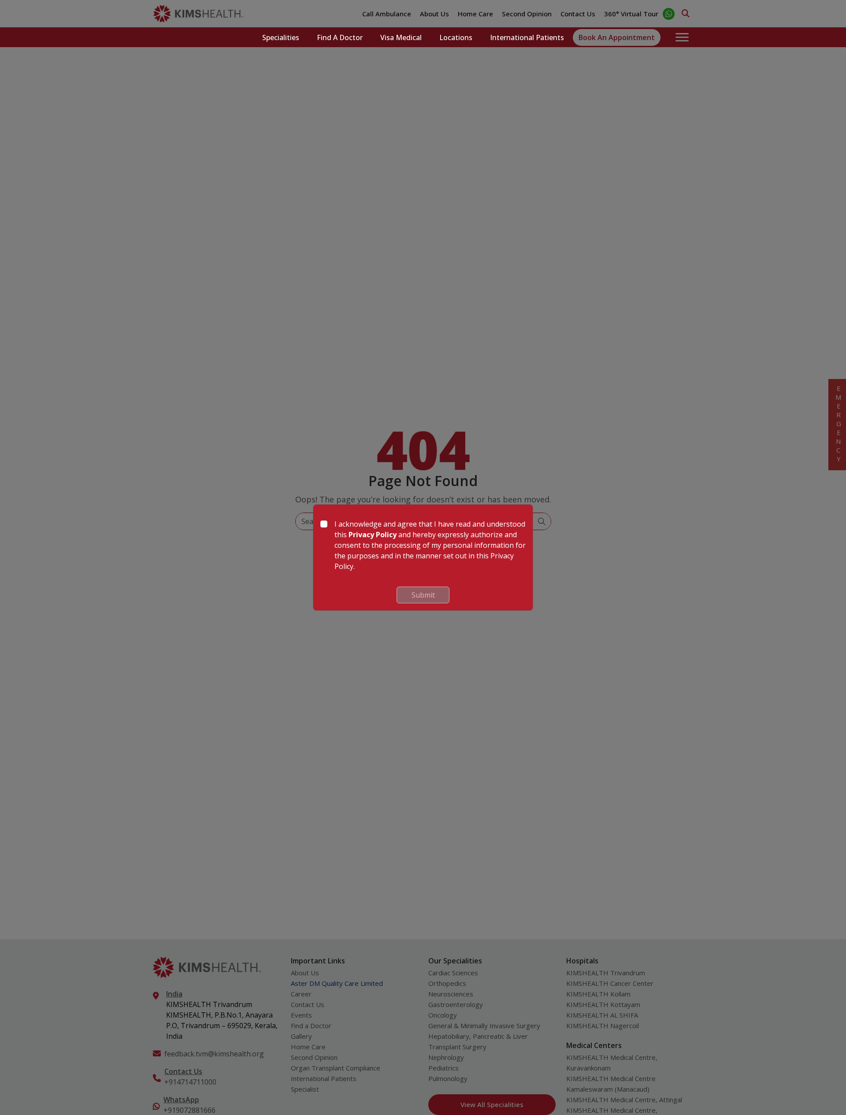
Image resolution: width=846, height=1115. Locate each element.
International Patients (527, 37)
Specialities (280, 37)
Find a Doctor (340, 37)
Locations (455, 37)
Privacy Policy (373, 534)
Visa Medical (401, 37)
